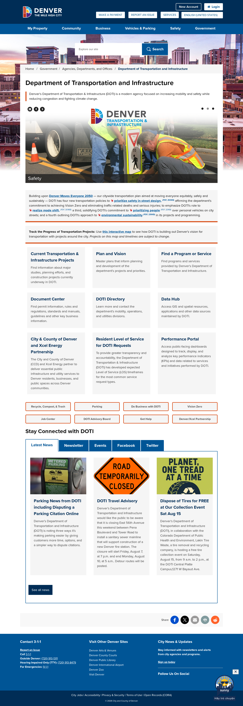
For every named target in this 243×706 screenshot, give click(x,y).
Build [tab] (213, 108)
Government (205, 28)
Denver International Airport (106, 665)
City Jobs (77, 695)
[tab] (41, 445)
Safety (175, 28)
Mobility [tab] (202, 108)
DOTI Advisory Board (97, 419)
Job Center (48, 419)
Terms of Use (134, 695)
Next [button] (42, 109)
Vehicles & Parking (140, 28)
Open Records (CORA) (158, 695)
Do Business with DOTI (145, 406)
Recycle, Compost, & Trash (48, 406)
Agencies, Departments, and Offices (87, 69)
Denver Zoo (96, 669)
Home (29, 69)
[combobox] (202, 15)
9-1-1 (45, 666)
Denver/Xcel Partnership (195, 419)
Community (71, 28)
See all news (40, 590)
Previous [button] (36, 109)
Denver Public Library (102, 660)
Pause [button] (30, 109)
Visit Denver (96, 674)
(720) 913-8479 (67, 662)
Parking (97, 406)
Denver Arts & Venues (102, 650)
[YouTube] (179, 682)
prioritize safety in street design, (144, 201)
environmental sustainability (128, 215)
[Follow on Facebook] (160, 682)
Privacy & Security (113, 695)
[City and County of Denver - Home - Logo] (42, 12)
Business (103, 28)
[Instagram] (166, 682)
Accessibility (92, 695)
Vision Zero (194, 406)
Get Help (146, 419)
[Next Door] (185, 682)
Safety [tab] (207, 108)
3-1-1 (28, 654)
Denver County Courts (103, 655)
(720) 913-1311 (49, 658)
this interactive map (116, 232)
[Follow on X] (172, 682)
